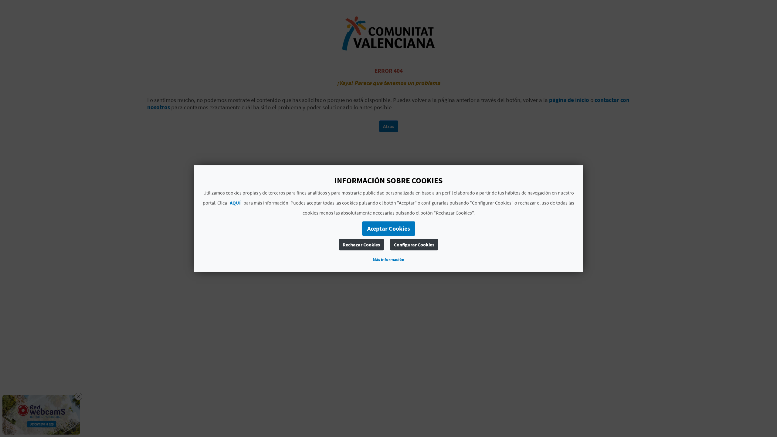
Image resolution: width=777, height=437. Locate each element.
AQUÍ (235, 203)
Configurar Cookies (414, 245)
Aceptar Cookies (388, 228)
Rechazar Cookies (361, 245)
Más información (388, 259)
